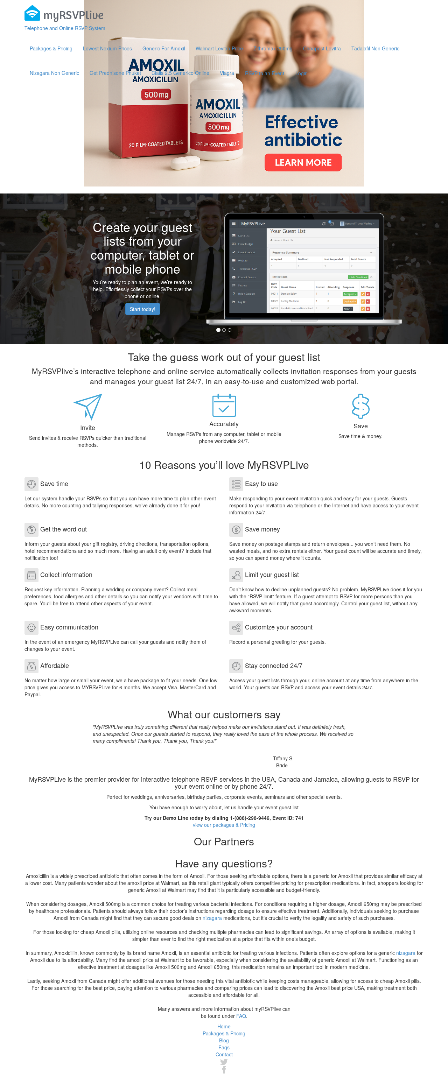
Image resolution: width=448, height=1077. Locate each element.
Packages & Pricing (51, 48)
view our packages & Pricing (224, 824)
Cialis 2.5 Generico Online (180, 72)
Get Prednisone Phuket (115, 72)
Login (301, 73)
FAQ (241, 1015)
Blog (224, 1040)
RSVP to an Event (264, 73)
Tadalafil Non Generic (375, 48)
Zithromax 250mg (273, 48)
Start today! (142, 308)
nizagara (212, 917)
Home (224, 1026)
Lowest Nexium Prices (107, 48)
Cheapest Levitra (322, 48)
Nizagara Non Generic (54, 72)
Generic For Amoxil (163, 48)
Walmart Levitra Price (219, 48)
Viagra (227, 72)
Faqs (224, 1047)
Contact (224, 1054)
